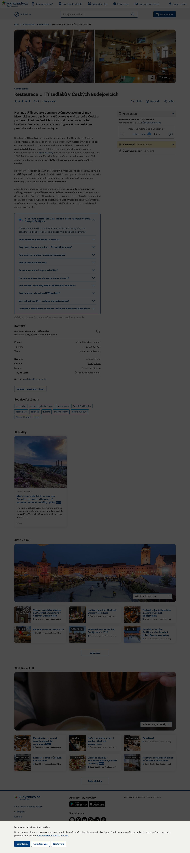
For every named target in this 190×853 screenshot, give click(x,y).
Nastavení (58, 843)
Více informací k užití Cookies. (53, 835)
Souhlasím (22, 843)
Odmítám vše (40, 843)
